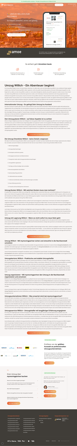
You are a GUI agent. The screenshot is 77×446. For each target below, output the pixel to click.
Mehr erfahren (49, 363)
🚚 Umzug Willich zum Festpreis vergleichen (38, 134)
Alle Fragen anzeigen (13, 403)
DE (75, 5)
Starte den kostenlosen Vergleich (16, 34)
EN (73, 5)
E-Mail (50, 395)
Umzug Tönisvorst (17, 278)
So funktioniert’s (42, 4)
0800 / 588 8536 (51, 391)
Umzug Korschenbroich (62, 245)
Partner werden (72, 4)
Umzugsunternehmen (50, 4)
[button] (2, 443)
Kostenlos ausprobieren (59, 4)
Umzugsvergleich (35, 4)
